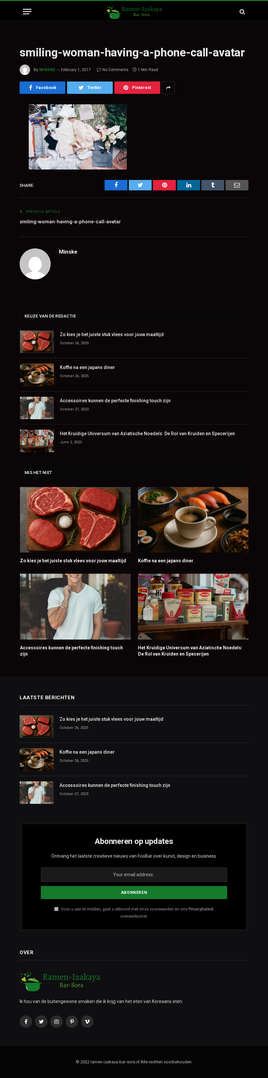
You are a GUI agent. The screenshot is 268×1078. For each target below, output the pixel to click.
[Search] (241, 11)
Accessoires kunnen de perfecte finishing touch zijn (115, 400)
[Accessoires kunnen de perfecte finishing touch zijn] (37, 408)
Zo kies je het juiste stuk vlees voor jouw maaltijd (112, 334)
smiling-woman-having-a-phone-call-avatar (70, 222)
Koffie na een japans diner (87, 367)
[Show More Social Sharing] (168, 87)
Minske (47, 69)
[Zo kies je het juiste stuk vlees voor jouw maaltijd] (37, 342)
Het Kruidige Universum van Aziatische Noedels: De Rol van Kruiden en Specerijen (147, 433)
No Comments (115, 69)
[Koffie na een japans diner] (37, 374)
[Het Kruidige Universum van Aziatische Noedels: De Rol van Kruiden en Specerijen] (37, 441)
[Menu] (27, 11)
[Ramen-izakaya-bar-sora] (134, 11)
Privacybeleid (201, 909)
